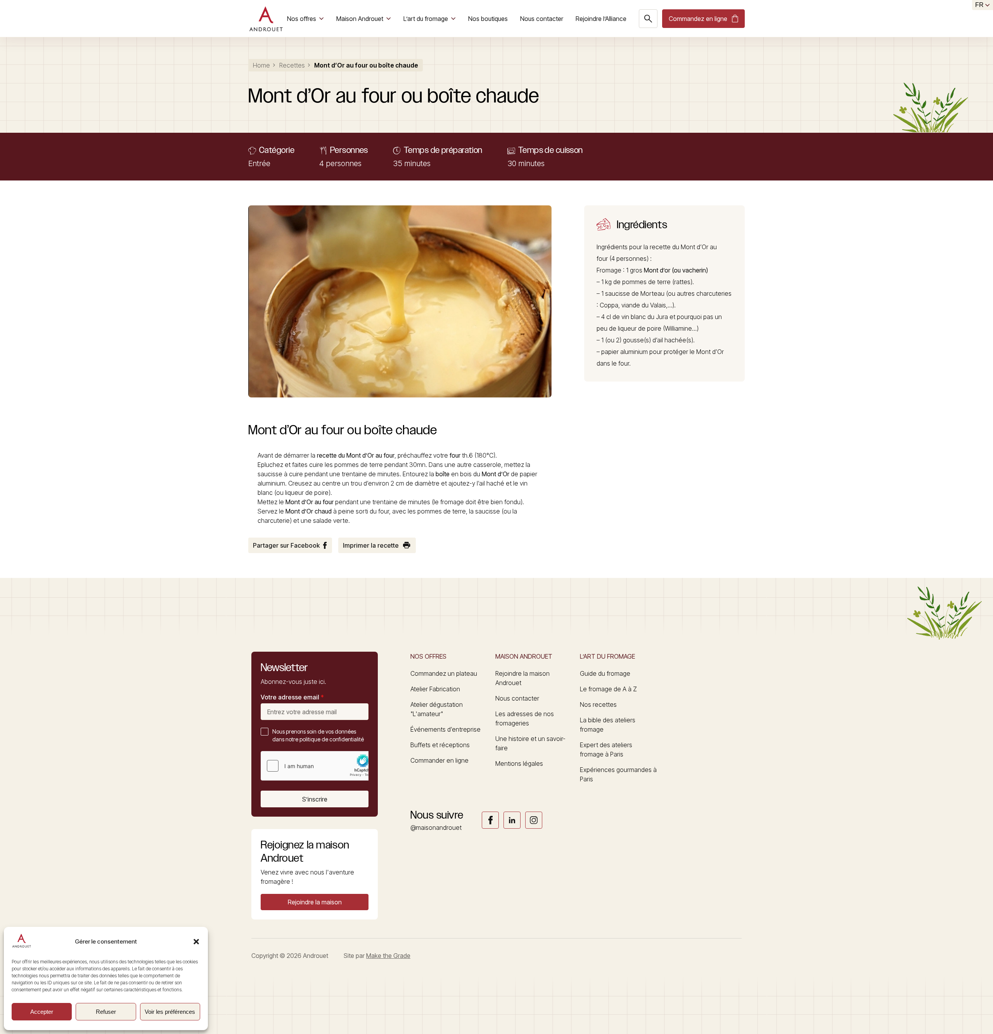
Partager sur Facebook (286, 545)
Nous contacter (541, 19)
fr (979, 5)
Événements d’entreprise (445, 729)
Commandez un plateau (443, 673)
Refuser (106, 1011)
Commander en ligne (439, 760)
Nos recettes (598, 704)
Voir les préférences (170, 1011)
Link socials (490, 820)
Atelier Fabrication (435, 689)
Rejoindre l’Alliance (601, 19)
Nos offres (301, 19)
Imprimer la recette (371, 545)
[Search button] (648, 18)
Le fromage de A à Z (608, 689)
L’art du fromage (425, 19)
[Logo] (266, 19)
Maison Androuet (359, 19)
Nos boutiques (488, 19)
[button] (196, 942)
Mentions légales (519, 763)
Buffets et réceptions (440, 745)
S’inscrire (314, 799)
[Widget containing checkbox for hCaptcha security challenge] (319, 766)
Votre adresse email (292, 697)
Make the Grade (388, 955)
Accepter (41, 1011)
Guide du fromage (605, 673)
